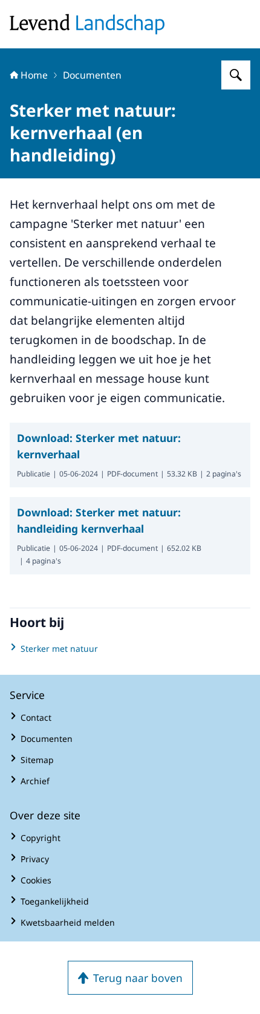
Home (34, 75)
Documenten (92, 75)
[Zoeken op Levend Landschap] (235, 74)
